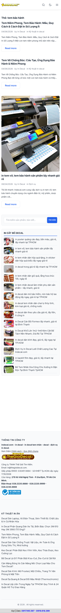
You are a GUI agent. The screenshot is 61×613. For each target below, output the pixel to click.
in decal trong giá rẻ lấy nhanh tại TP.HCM (36, 266)
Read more (10, 48)
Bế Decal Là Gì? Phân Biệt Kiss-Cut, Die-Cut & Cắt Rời (28, 558)
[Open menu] (57, 4)
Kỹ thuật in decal (36, 31)
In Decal (21, 31)
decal (46, 444)
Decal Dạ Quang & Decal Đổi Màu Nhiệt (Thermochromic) (29, 579)
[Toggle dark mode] (50, 4)
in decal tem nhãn (33, 444)
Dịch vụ (32, 184)
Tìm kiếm (52, 220)
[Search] (43, 4)
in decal (19, 444)
